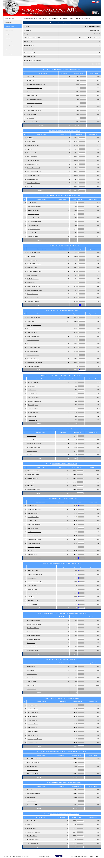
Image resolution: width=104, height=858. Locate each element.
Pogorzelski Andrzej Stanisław (34, 635)
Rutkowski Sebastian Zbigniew (35, 581)
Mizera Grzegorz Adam (32, 179)
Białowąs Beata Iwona (32, 293)
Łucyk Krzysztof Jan (32, 451)
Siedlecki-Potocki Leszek (33, 160)
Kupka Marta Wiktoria (32, 106)
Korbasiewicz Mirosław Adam (34, 624)
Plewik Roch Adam (31, 436)
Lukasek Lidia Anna (32, 705)
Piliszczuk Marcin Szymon (33, 758)
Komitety (7, 34)
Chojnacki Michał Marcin (34, 593)
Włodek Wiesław (31, 321)
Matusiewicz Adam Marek (33, 252)
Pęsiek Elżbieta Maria (33, 225)
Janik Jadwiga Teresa (32, 393)
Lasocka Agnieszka (32, 578)
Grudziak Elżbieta (31, 681)
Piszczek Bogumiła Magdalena (35, 738)
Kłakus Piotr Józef (32, 550)
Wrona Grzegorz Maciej (33, 175)
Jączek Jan (29, 824)
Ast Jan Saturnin (31, 797)
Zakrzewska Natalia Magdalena (35, 574)
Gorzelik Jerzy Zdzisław (33, 505)
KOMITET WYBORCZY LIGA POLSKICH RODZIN (64, 659)
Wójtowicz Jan (30, 80)
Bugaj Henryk (30, 118)
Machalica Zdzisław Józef (34, 535)
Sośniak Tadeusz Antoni (33, 355)
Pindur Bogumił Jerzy (33, 554)
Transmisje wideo (9, 42)
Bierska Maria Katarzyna (33, 358)
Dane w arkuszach (9, 46)
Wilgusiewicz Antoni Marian (34, 447)
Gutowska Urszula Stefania (33, 832)
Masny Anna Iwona (32, 742)
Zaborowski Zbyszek (32, 76)
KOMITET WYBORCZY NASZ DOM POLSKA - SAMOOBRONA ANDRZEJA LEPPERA (65, 613)
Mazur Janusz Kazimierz (33, 343)
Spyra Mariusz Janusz (33, 528)
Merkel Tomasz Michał (32, 650)
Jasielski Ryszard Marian (33, 397)
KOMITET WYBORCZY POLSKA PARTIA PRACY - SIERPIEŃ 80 (65, 195)
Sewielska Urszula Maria (33, 366)
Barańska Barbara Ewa (32, 770)
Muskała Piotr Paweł (32, 720)
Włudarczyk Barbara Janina (33, 620)
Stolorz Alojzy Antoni (32, 351)
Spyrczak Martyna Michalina (34, 539)
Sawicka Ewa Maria (32, 716)
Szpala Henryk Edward (33, 600)
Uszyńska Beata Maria (33, 232)
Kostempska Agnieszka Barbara (34, 271)
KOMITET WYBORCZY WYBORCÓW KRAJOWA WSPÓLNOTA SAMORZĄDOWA (64, 429)
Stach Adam (30, 137)
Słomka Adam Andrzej (32, 820)
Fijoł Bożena (30, 149)
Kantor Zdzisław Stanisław (33, 286)
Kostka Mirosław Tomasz (33, 474)
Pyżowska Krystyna (32, 420)
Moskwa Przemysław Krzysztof (34, 88)
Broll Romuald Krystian (33, 210)
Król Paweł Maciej (31, 685)
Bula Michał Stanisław (33, 513)
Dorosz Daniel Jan (31, 689)
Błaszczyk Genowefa (32, 604)
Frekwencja (7, 49)
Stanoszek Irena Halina (33, 236)
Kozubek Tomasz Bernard (33, 167)
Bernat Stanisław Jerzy (33, 386)
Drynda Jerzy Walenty (33, 570)
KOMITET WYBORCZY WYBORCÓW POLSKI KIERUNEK (64, 814)
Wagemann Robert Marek (33, 301)
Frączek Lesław (30, 454)
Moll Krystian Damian (32, 478)
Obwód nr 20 (87, 18)
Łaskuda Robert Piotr (32, 152)
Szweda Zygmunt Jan (32, 95)
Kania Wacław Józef (32, 275)
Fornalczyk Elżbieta (32, 202)
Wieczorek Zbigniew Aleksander (34, 103)
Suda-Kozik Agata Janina (33, 839)
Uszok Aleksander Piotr (33, 517)
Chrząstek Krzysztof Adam (33, 793)
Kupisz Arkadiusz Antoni (33, 297)
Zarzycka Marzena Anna (33, 121)
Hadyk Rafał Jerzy (31, 114)
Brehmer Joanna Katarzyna (34, 543)
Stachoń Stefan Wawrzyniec (34, 509)
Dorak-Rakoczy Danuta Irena (34, 221)
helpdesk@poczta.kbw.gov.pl (22, 856)
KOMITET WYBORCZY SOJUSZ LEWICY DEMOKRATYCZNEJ (64, 69)
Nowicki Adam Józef (32, 766)
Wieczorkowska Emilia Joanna (34, 99)
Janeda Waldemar (32, 416)
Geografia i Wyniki (9, 26)
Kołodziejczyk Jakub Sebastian (34, 362)
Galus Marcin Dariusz (33, 708)
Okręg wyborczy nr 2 (75, 18)
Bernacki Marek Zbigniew (33, 489)
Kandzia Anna (30, 482)
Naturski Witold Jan (32, 260)
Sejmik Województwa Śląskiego (59, 18)
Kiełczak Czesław (31, 643)
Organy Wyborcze (9, 30)
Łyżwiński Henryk (31, 828)
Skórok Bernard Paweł (33, 520)
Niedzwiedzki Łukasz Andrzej (34, 110)
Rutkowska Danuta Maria (33, 164)
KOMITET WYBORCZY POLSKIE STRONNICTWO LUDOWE (64, 131)
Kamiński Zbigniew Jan (33, 214)
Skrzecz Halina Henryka (33, 408)
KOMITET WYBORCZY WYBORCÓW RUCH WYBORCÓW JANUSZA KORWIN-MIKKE (64, 751)
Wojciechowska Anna (32, 439)
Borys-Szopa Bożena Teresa (33, 317)
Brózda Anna (30, 91)
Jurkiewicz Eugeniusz (33, 382)
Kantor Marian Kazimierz (33, 145)
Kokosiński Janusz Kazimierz (34, 217)
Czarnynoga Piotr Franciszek (34, 325)
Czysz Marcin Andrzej (33, 735)
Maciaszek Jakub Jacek (33, 412)
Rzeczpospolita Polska (29, 18)
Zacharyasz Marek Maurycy (34, 804)
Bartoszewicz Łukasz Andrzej (34, 443)
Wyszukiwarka (8, 22)
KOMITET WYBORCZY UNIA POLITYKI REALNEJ (64, 463)
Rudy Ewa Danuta (32, 389)
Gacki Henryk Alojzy (32, 156)
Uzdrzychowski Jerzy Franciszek (35, 186)
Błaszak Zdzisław (32, 585)
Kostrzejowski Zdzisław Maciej (34, 290)
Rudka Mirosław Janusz (32, 278)
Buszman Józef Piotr (32, 267)
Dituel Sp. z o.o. (49, 856)
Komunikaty (8, 38)
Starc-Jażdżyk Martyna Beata (34, 263)
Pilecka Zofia (30, 485)
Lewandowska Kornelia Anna (34, 171)
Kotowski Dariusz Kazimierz (34, 206)
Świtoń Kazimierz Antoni (33, 789)
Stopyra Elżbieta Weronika (33, 183)
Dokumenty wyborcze (10, 53)
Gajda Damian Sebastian (33, 627)
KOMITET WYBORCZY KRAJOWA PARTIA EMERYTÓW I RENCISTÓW (64, 375)
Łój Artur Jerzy (31, 282)
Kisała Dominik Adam (33, 712)
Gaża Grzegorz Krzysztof (33, 328)
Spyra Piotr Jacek (31, 256)
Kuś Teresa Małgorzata (33, 723)
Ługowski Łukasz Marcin (34, 229)
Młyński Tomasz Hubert (33, 340)
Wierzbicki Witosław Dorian (34, 773)
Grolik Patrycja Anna (32, 727)
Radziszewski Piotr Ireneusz (33, 639)
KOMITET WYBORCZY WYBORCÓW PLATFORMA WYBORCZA (65, 563)
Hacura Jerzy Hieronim (32, 631)
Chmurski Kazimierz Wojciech (34, 677)
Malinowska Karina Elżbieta (34, 401)
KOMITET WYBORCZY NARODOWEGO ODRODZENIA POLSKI (65, 782)
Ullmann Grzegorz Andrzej (34, 547)
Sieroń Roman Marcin (32, 843)
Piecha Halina (31, 596)
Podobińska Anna (31, 801)
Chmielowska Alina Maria (33, 336)
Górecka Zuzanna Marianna (34, 532)
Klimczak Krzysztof (32, 674)
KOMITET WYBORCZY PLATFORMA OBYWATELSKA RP (64, 245)
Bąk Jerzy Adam (31, 670)
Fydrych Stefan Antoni (33, 731)
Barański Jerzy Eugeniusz (33, 762)
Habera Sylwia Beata (32, 589)
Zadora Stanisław (31, 666)
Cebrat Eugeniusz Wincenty (34, 524)
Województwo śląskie (43, 18)
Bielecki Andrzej (31, 141)
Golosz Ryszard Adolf (32, 646)
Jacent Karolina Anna (32, 332)
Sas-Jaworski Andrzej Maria (33, 347)
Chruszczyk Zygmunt (33, 404)
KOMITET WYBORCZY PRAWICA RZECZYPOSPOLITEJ (65, 698)
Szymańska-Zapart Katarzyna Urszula (36, 84)
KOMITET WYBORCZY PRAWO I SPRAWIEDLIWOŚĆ (64, 310)
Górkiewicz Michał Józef (33, 470)
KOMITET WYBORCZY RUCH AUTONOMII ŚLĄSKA (65, 498)
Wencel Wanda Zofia (32, 835)
